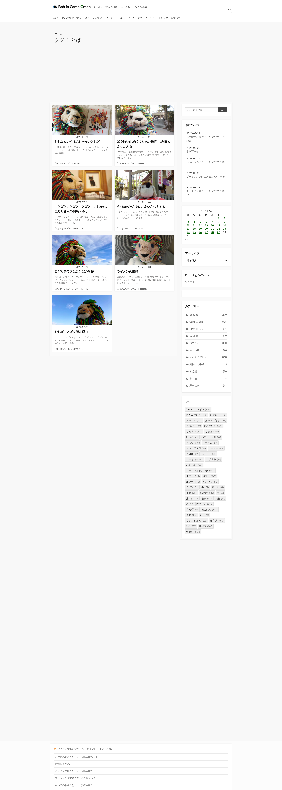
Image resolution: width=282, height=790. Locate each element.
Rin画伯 (208, 335)
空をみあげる (196, 520)
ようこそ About (93, 17)
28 (212, 232)
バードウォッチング (200, 470)
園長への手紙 (208, 364)
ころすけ (194, 431)
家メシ (192, 498)
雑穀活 (205, 526)
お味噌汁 (193, 425)
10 (188, 225)
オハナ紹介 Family (71, 17)
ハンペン (194, 464)
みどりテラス (211, 436)
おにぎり (218, 414)
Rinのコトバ (208, 328)
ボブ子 (209, 476)
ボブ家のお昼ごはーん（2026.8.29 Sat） (77, 756)
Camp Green (63, 288)
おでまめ (61, 228)
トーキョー (194, 459)
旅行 (220, 498)
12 (200, 225)
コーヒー (216, 448)
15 (218, 225)
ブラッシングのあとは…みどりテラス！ (76, 777)
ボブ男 (193, 481)
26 (200, 232)
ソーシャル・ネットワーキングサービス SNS (130, 17)
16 (224, 225)
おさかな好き (196, 414)
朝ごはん (209, 509)
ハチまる (213, 459)
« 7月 (188, 238)
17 (188, 228)
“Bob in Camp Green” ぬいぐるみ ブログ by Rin (84, 749)
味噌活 (207, 492)
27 (206, 232)
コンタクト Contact (169, 17)
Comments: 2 (139, 228)
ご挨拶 (212, 431)
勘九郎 (218, 487)
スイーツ (208, 453)
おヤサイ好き (215, 420)
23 (224, 228)
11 (194, 225)
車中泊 (208, 378)
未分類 (208, 371)
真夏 (191, 515)
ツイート (190, 281)
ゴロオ (192, 453)
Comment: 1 (77, 163)
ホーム (58, 33)
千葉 (191, 492)
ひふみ (192, 436)
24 (188, 232)
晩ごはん (204, 503)
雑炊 (191, 526)
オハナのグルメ (208, 357)
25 (194, 232)
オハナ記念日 (196, 448)
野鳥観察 (208, 385)
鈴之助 (217, 520)
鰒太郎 (193, 531)
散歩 (206, 498)
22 (218, 228)
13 (206, 225)
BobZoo (62, 163)
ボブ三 (193, 476)
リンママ (210, 481)
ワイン (192, 487)
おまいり (124, 228)
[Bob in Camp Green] (72, 7)
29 (218, 232)
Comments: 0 (140, 163)
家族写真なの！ (63, 763)
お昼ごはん (213, 425)
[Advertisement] (141, 78)
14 (212, 225)
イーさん (210, 442)
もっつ (193, 442)
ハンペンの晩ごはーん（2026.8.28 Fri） (77, 770)
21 (212, 228)
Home (55, 17)
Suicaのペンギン (198, 409)
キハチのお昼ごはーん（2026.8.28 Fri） (77, 785)
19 (200, 228)
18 (194, 228)
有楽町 (192, 509)
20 (206, 228)
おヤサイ (194, 420)
